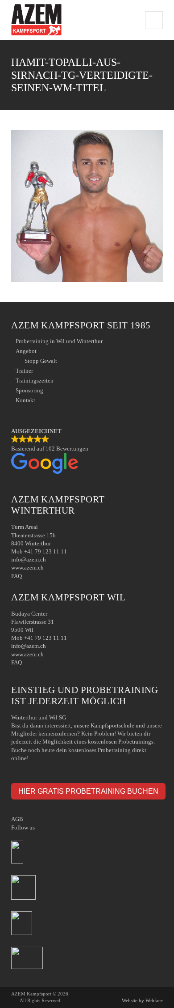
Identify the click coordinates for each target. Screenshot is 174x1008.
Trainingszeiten (35, 380)
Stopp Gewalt (41, 360)
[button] (86, 451)
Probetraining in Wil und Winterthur (59, 341)
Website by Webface (142, 1000)
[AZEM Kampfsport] (36, 20)
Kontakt (25, 400)
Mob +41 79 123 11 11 (39, 551)
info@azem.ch (28, 559)
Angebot (26, 351)
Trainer (24, 370)
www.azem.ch (27, 567)
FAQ (16, 576)
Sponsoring (29, 390)
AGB (17, 819)
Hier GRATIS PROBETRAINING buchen (88, 791)
